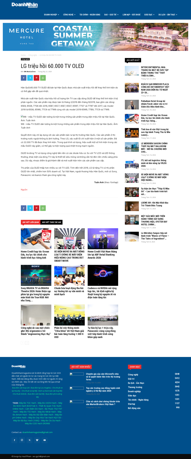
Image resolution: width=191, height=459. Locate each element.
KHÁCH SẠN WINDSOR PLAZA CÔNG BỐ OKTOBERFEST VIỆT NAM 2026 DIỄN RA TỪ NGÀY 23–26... (155, 88)
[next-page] (27, 343)
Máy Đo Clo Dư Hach (50, 420)
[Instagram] (22, 440)
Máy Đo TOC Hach (27, 403)
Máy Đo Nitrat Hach (47, 411)
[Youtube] (44, 440)
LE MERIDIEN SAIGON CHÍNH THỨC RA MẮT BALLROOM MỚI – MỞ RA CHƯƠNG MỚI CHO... (154, 147)
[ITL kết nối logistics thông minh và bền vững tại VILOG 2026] (132, 164)
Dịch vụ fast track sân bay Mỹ (50, 391)
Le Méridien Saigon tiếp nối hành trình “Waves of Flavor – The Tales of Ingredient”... (155, 236)
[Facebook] (23, 78)
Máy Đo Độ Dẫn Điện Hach (41, 414)
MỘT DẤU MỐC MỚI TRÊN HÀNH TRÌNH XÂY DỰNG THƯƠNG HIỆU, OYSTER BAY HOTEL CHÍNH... (154, 220)
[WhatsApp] (43, 78)
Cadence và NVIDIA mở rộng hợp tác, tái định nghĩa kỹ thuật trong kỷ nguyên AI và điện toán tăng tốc (102, 293)
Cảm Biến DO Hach (34, 408)
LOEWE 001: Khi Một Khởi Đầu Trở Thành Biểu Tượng (154, 204)
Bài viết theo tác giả (51, 222)
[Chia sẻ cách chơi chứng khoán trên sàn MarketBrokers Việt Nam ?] (77, 405)
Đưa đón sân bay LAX (21, 388)
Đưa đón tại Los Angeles (41, 388)
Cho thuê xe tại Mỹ (29, 391)
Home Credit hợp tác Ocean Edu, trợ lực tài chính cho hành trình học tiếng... (155, 118)
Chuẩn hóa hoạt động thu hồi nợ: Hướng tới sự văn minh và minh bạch (69, 291)
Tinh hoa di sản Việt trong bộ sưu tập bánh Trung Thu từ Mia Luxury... (155, 132)
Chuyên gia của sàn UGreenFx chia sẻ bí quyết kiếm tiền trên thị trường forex (103, 377)
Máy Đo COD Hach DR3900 (37, 423)
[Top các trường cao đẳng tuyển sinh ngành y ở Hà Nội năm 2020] (77, 392)
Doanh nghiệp (50, 15)
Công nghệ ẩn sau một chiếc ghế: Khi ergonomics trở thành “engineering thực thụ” (36, 330)
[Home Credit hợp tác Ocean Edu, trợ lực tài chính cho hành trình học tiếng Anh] (36, 238)
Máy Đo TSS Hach (28, 411)
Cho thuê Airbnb (19, 394)
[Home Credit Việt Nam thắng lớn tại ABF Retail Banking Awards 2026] (103, 238)
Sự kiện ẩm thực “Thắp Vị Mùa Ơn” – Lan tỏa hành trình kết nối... (155, 191)
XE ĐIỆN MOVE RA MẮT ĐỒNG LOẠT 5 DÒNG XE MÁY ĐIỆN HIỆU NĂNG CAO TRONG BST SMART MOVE (69, 256)
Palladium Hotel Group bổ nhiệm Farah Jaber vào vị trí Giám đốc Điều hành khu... (154, 104)
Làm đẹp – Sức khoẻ (131, 15)
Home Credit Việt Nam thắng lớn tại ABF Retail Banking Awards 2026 (102, 254)
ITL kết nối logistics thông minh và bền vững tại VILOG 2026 (154, 163)
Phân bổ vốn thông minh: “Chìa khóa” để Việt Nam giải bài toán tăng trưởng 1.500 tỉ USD (69, 332)
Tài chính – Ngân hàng (90, 15)
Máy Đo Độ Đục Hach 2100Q (26, 420)
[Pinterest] (36, 78)
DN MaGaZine (30, 71)
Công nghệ (68, 15)
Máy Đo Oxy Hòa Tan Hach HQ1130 (44, 417)
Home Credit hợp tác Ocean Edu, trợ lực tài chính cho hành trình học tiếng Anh (35, 254)
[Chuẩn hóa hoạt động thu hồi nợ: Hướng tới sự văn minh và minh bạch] (69, 275)
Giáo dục (148, 15)
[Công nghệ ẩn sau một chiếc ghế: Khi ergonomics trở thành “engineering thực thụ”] (36, 315)
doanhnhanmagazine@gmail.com (37, 432)
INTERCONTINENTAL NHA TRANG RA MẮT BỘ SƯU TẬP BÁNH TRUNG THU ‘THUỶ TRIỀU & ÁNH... (154, 71)
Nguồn (24, 189)
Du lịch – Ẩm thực (167, 15)
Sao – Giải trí (110, 15)
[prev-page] (22, 343)
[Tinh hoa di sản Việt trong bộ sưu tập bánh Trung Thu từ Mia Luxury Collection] (132, 133)
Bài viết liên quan (31, 222)
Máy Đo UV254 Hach (47, 403)
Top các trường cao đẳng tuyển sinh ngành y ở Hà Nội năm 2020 (103, 389)
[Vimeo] (37, 440)
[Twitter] (30, 78)
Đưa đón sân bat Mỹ (36, 394)
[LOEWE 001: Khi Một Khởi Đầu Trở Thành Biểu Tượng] (132, 206)
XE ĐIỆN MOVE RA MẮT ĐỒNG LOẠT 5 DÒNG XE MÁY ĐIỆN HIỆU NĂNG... (155, 177)
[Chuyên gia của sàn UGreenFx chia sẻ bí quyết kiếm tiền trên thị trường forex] (77, 377)
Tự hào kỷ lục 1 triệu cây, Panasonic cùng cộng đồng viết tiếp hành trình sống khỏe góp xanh (101, 332)
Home (23, 55)
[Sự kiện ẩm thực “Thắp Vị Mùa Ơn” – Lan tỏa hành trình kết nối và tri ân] (132, 192)
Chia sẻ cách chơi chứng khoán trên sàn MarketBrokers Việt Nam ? (103, 403)
